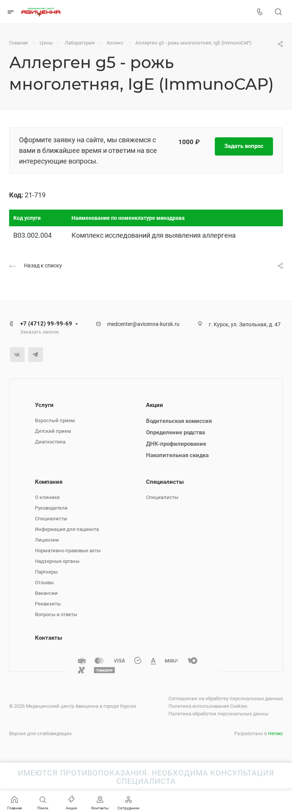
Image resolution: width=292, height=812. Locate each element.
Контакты (48, 637)
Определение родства (175, 432)
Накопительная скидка (177, 455)
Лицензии (47, 540)
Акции (154, 405)
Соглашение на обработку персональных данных (225, 698)
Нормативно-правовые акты (68, 550)
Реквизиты (48, 604)
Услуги (44, 405)
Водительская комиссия (179, 421)
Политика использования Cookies (208, 706)
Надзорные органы (57, 561)
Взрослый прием (55, 420)
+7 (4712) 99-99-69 (46, 323)
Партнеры (46, 572)
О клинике (47, 497)
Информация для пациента (67, 529)
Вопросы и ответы (56, 614)
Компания (48, 481)
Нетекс (275, 733)
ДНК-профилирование (176, 443)
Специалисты (51, 518)
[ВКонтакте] (17, 354)
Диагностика (50, 442)
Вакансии (46, 593)
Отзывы (44, 582)
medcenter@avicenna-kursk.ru (143, 324)
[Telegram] (35, 354)
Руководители (51, 508)
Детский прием (53, 431)
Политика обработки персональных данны (218, 714)
